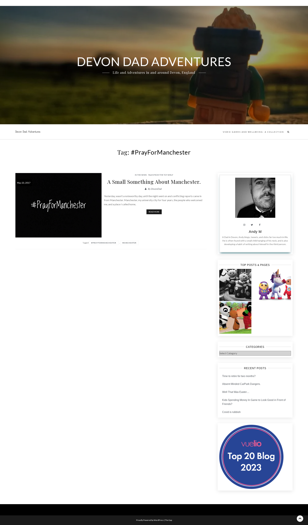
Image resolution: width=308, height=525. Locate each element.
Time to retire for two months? (239, 376)
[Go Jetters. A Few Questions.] (275, 285)
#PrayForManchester (103, 243)
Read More (154, 212)
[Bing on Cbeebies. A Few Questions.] (235, 318)
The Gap (168, 520)
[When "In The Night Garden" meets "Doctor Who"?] (235, 285)
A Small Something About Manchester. (154, 181)
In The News (141, 175)
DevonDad (156, 188)
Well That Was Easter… (235, 392)
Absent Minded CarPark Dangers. (241, 384)
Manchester (129, 243)
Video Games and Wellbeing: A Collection (253, 132)
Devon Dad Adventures (27, 131)
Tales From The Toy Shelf (160, 175)
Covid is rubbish (231, 412)
